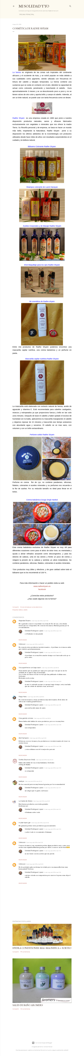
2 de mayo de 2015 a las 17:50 (39, 620)
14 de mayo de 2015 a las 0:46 (52, 631)
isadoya (21, 781)
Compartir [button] (15, 607)
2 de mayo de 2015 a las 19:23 (38, 738)
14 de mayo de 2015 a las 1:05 (52, 872)
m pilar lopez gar (25, 823)
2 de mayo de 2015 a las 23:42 (33, 781)
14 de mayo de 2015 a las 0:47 (52, 652)
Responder (23, 640)
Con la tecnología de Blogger (43, 1043)
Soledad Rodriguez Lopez (34, 631)
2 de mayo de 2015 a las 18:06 (50, 667)
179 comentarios (25, 952)
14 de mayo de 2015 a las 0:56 (52, 724)
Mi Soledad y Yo (34, 6)
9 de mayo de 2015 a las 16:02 (34, 864)
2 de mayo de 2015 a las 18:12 (35, 696)
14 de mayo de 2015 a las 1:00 (52, 768)
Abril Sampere (24, 738)
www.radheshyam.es (42, 586)
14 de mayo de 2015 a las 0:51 (52, 705)
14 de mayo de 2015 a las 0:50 (52, 681)
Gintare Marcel (48, 1046)
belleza (21, 610)
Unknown (22, 644)
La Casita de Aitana (25, 801)
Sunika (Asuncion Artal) (27, 760)
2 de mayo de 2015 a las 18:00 (35, 644)
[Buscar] (70, 6)
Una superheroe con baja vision (30, 668)
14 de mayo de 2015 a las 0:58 (52, 746)
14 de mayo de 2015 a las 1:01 (52, 787)
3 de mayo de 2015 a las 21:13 (34, 842)
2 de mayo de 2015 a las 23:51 (41, 801)
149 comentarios (25, 1009)
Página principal (26, 14)
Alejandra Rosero (25, 621)
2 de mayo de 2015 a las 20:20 (44, 759)
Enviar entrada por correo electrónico (31, 607)
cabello (25, 610)
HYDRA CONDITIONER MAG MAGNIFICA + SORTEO (41, 948)
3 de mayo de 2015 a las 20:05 (40, 822)
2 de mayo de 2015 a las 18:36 (42, 718)
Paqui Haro (23, 697)
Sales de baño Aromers (27, 1005)
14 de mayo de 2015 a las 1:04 (52, 829)
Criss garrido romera (26, 718)
